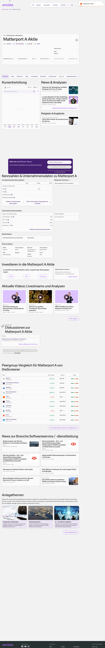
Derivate (43, 276)
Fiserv (7, 396)
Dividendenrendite (22, 58)
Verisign (8, 410)
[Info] (13, 59)
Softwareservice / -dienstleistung (15, 35)
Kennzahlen (34, 76)
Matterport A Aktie (17, 9)
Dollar (63, 647)
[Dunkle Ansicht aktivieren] (9, 0)
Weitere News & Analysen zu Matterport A (64, 108)
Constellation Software (12, 382)
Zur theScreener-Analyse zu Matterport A (63, 428)
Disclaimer (18, 353)
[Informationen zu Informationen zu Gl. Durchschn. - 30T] (13, 217)
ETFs (26, 276)
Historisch (43, 76)
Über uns (94, 647)
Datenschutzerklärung (60, 172)
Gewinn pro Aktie (44, 58)
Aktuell (39, 5)
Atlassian (8, 387)
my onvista (47, 5)
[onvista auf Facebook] (22, 647)
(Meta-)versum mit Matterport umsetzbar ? (14, 339)
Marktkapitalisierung (7, 58)
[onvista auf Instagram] (28, 647)
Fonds (11, 276)
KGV (33, 58)
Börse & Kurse (5, 9)
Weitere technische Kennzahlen (40, 229)
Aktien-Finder (72, 277)
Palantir (8, 378)
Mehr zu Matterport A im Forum (28, 344)
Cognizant (9, 405)
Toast (7, 415)
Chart (12, 76)
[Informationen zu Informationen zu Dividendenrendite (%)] (14, 197)
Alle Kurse (20, 76)
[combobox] (19, 91)
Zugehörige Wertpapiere (73, 76)
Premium (55, 5)
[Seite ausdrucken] (77, 40)
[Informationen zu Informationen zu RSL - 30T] (8, 219)
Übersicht (5, 76)
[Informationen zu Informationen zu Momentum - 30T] (12, 225)
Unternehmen (52, 76)
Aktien (10, 9)
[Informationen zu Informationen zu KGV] (5, 189)
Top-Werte (76, 647)
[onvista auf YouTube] (25, 647)
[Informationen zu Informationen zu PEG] (5, 192)
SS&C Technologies (11, 419)
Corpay (8, 401)
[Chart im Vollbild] (38, 91)
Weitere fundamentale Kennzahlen (13, 202)
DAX (50, 647)
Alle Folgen (73, 318)
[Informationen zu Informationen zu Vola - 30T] (8, 222)
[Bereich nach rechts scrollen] (78, 76)
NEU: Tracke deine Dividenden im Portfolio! (37, 202)
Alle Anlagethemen (71, 532)
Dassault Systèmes (11, 392)
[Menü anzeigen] (33, 5)
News (27, 76)
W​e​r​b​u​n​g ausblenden (54, 21)
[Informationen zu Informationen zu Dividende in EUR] (12, 194)
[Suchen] (72, 5)
